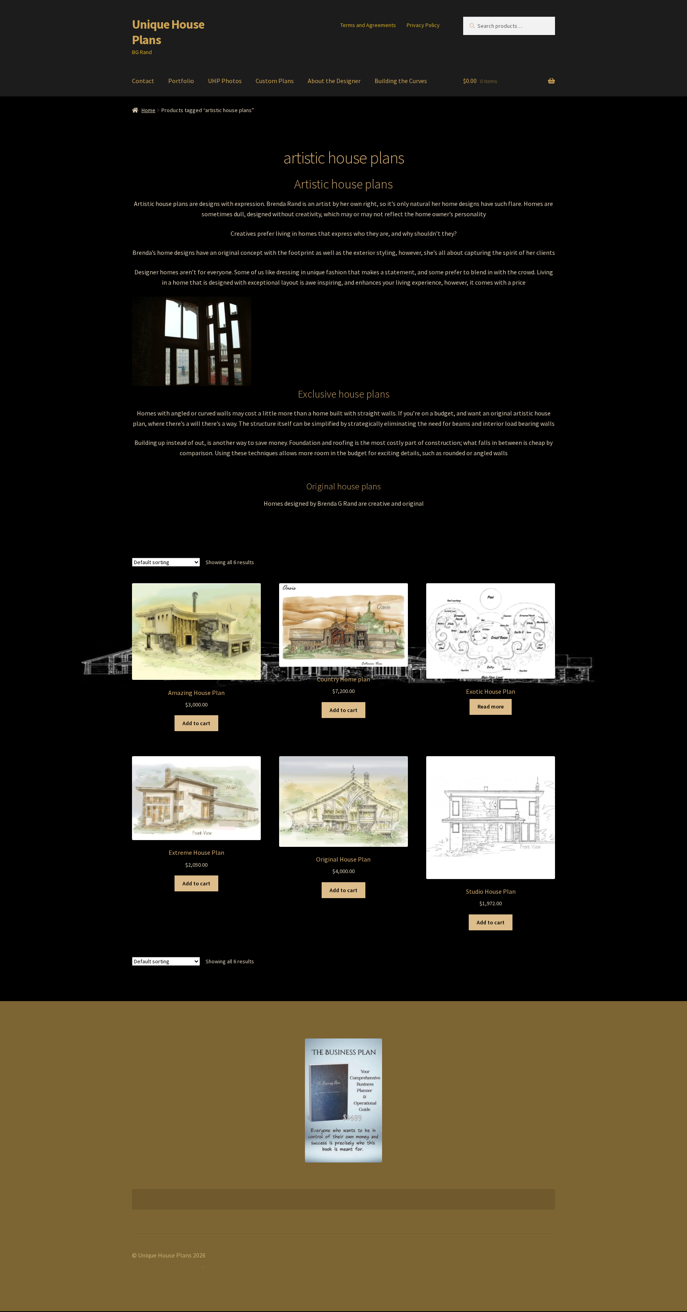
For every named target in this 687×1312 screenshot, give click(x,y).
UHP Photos (225, 81)
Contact (143, 81)
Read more (490, 706)
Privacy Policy (423, 25)
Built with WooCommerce (167, 1265)
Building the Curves (401, 81)
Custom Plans (275, 81)
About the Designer (334, 81)
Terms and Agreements (368, 25)
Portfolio (181, 81)
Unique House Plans (168, 32)
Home (148, 110)
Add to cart (196, 723)
